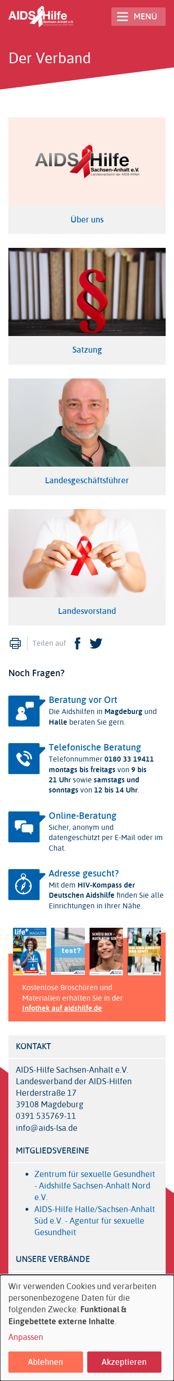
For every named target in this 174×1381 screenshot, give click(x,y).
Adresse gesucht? (84, 873)
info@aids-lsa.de (46, 1128)
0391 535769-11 (46, 1116)
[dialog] (87, 1328)
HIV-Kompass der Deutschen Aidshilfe (92, 890)
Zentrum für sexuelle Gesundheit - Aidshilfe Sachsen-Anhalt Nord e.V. (94, 1185)
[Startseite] (40, 16)
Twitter (96, 643)
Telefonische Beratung (95, 747)
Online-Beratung (82, 816)
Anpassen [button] (25, 1337)
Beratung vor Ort (83, 700)
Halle (58, 722)
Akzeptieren (124, 1362)
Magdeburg (123, 711)
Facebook (77, 643)
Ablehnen (45, 1362)
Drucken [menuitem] (15, 643)
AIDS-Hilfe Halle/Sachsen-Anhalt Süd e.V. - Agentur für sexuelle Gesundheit (94, 1220)
